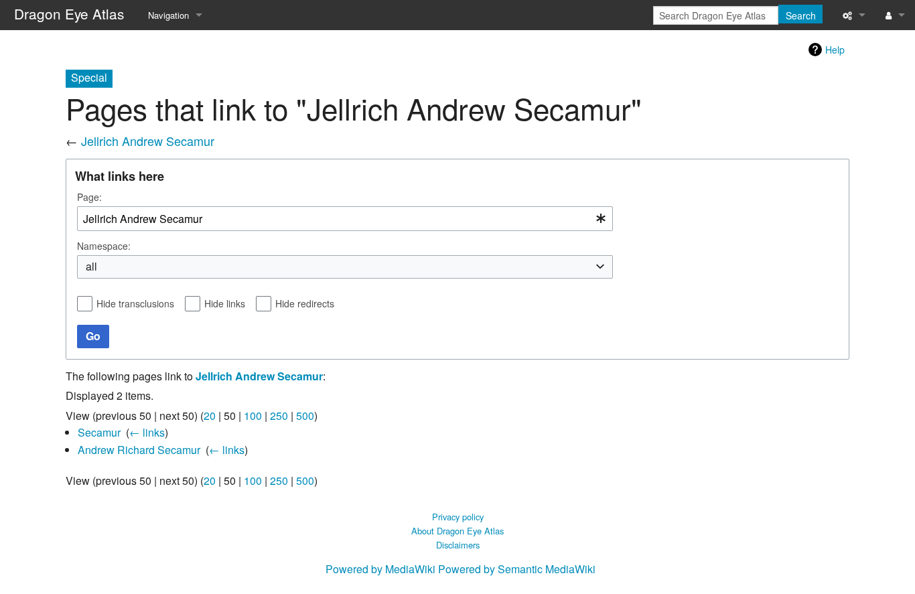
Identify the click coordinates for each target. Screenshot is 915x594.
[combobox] (345, 218)
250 (279, 415)
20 (210, 415)
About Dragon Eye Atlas (457, 530)
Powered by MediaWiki (380, 569)
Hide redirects (304, 303)
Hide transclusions (135, 303)
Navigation (168, 15)
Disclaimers (458, 544)
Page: (89, 197)
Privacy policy (458, 516)
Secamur (99, 432)
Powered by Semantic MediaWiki (516, 569)
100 (253, 415)
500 (305, 415)
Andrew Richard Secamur (139, 449)
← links (147, 432)
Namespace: (104, 245)
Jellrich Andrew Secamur (147, 140)
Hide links (224, 303)
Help (835, 49)
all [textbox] (91, 266)
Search (801, 15)
